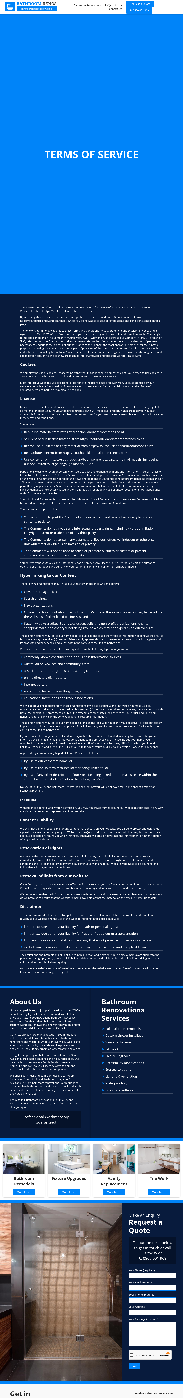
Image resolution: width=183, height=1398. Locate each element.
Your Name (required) (142, 1270)
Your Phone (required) (142, 1294)
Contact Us (115, 9)
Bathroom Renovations (88, 5)
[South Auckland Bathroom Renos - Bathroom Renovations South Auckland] (31, 10)
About (118, 5)
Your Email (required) (141, 1282)
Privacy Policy (107, 376)
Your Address (137, 1306)
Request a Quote (140, 4)
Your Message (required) (143, 1319)
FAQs (108, 5)
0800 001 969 (140, 10)
